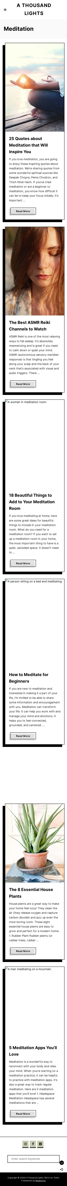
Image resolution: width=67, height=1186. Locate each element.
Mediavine (40, 1180)
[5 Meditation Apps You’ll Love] (34, 1004)
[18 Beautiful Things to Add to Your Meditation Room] (34, 444)
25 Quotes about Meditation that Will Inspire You (28, 145)
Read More (24, 211)
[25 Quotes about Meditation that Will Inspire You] (34, 87)
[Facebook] (33, 1144)
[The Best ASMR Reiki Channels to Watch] (34, 271)
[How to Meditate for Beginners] (34, 623)
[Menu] (5, 9)
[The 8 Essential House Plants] (34, 843)
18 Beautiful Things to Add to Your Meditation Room (32, 502)
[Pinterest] (40, 1144)
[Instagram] (25, 1144)
